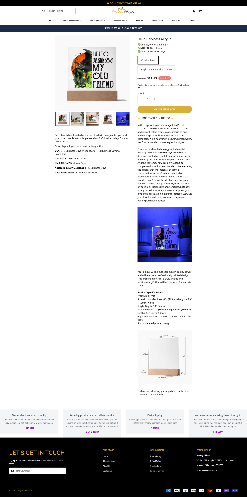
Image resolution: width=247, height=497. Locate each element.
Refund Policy (155, 461)
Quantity (142, 93)
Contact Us (193, 20)
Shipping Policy (156, 466)
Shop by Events (96, 20)
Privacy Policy (155, 456)
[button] (200, 11)
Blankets (139, 20)
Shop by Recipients (71, 20)
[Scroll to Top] (241, 481)
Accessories (119, 20)
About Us (176, 20)
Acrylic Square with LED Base (156, 69)
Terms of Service (157, 471)
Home (51, 20)
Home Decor (157, 20)
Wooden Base (148, 60)
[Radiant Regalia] (123, 11)
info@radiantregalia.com (207, 470)
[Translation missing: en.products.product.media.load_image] (62, 119)
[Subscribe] (63, 471)
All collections (109, 461)
